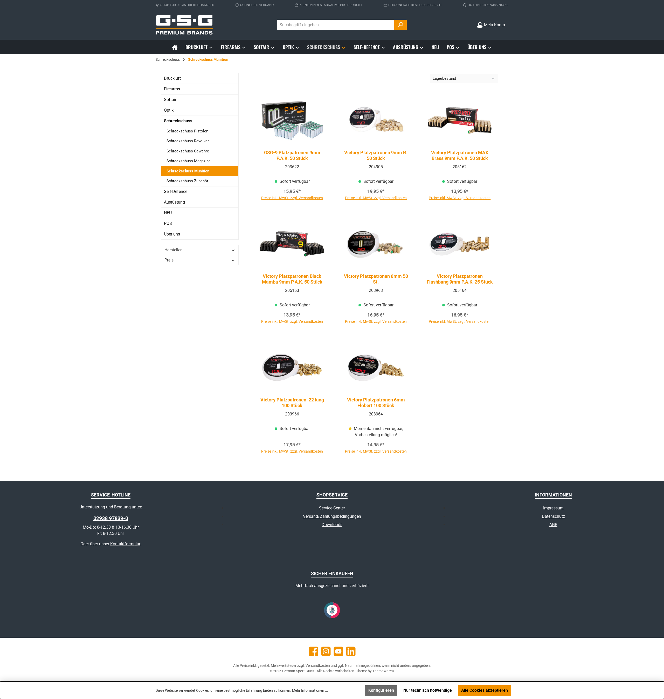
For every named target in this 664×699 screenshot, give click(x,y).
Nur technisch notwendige (427, 690)
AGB (553, 524)
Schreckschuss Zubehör (187, 181)
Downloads (332, 524)
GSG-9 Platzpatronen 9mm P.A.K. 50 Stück (292, 155)
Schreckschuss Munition (188, 171)
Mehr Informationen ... (310, 690)
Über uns (172, 234)
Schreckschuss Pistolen (187, 131)
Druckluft (172, 78)
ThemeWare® (383, 671)
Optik (169, 110)
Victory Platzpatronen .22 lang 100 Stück (292, 402)
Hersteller (173, 249)
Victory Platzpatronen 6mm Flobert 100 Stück (376, 402)
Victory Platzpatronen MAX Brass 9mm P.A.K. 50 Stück (459, 155)
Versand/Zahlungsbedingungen (332, 516)
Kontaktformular (125, 543)
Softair (170, 99)
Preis (169, 260)
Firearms (172, 88)
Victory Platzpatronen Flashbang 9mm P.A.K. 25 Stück (460, 279)
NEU (168, 212)
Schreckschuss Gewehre (188, 151)
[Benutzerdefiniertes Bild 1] (332, 610)
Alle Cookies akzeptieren (484, 690)
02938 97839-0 (110, 518)
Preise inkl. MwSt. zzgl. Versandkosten (292, 198)
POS (168, 223)
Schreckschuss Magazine (189, 161)
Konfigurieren (381, 690)
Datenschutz (553, 516)
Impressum (553, 508)
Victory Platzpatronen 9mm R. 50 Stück (375, 155)
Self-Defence (175, 191)
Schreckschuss (178, 120)
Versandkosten (318, 665)
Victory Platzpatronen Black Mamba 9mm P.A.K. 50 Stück (292, 279)
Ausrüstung (174, 202)
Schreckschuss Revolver (188, 141)
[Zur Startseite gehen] (184, 25)
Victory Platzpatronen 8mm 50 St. (376, 279)
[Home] (175, 47)
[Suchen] (400, 25)
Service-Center (332, 508)
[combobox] (336, 25)
